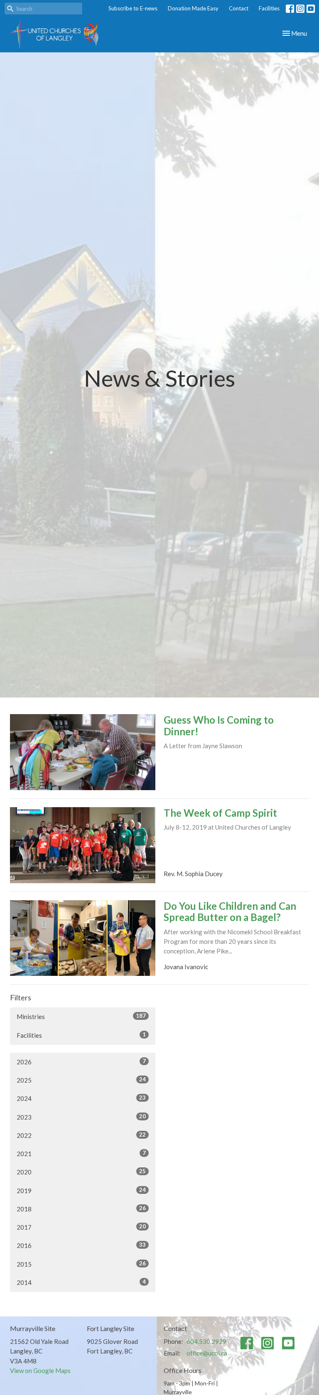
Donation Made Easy (193, 8)
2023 (81, 1117)
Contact (238, 8)
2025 (81, 1080)
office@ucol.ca (206, 1353)
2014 (81, 1282)
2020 (81, 1172)
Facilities (269, 8)
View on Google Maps (40, 1370)
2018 (81, 1209)
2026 (81, 1062)
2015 (81, 1264)
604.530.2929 (206, 1341)
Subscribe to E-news (132, 8)
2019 (81, 1190)
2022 (81, 1135)
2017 (81, 1227)
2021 (81, 1153)
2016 (81, 1245)
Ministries (81, 1016)
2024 (81, 1098)
